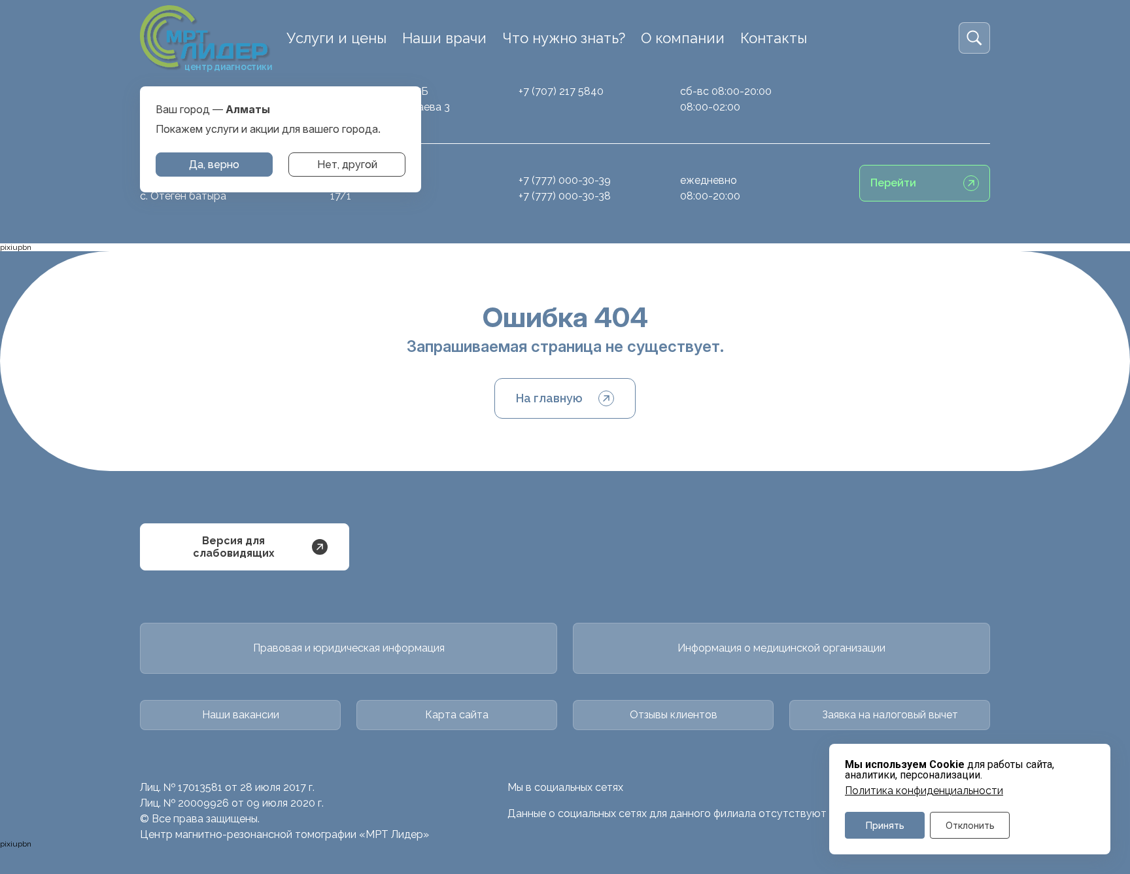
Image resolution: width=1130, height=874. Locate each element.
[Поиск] (974, 38)
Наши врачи (444, 37)
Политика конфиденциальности (924, 791)
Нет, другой (347, 164)
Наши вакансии (240, 714)
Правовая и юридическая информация (349, 648)
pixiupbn (15, 247)
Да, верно (214, 164)
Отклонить (970, 825)
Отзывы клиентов (673, 714)
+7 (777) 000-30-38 (565, 196)
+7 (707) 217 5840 (561, 91)
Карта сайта (456, 714)
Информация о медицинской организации (781, 648)
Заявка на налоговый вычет (890, 714)
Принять (885, 825)
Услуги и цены (336, 37)
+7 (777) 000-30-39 (565, 180)
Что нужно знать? (563, 37)
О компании (683, 37)
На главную (549, 398)
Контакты (773, 37)
